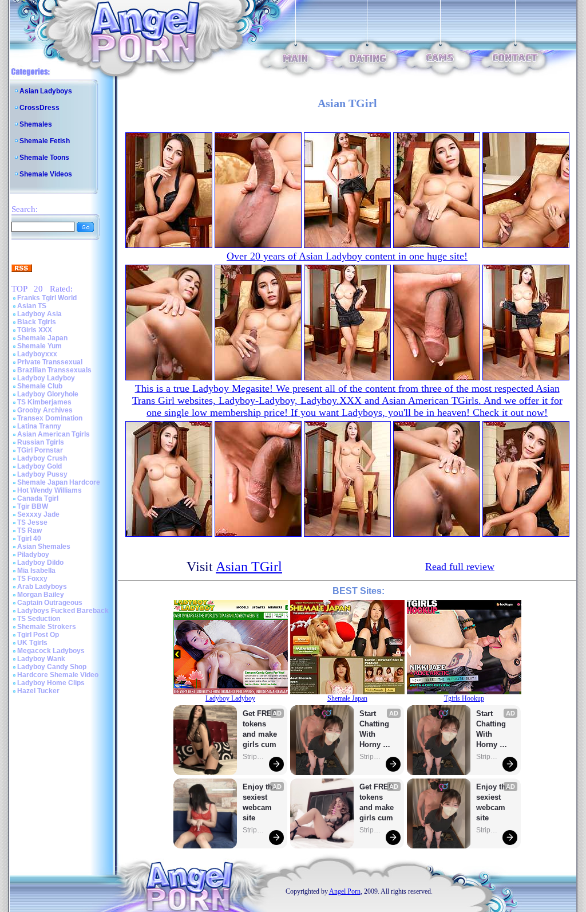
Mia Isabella (36, 571)
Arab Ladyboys (42, 587)
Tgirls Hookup (464, 698)
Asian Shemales (43, 547)
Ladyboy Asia (39, 314)
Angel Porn (345, 891)
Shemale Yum (39, 346)
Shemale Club (39, 386)
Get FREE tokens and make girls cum (260, 729)
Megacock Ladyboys (51, 651)
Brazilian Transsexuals (54, 370)
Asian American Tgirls (53, 434)
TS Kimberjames (44, 402)
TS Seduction (38, 619)
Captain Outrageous (49, 603)
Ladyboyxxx (37, 354)
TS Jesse (32, 522)
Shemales (35, 124)
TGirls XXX (34, 330)
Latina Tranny (39, 426)
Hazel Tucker (38, 691)
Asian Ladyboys (45, 91)
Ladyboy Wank (41, 659)
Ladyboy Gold (39, 466)
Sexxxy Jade (38, 514)
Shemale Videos (45, 174)
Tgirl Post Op (38, 635)
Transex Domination (49, 418)
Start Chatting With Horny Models (375, 729)
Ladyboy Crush (42, 458)
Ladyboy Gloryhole (47, 394)
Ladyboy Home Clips (51, 683)
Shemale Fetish (44, 141)
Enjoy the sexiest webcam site (260, 802)
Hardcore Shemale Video (57, 675)
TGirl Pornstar (40, 450)
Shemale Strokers (46, 627)
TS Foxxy (32, 579)
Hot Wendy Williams (49, 490)
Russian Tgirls (40, 442)
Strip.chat (254, 757)
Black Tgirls (36, 322)
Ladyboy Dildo (40, 563)
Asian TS (31, 306)
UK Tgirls (32, 643)
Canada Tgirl (37, 498)
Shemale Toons (44, 158)
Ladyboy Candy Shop (51, 667)
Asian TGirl (249, 566)
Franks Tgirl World (47, 298)
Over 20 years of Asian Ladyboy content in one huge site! (347, 256)
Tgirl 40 (29, 538)
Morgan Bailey (40, 595)
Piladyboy (33, 555)
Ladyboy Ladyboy (46, 378)
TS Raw (29, 530)
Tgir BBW (32, 506)
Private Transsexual (49, 362)
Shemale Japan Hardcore (58, 482)
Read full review (459, 566)
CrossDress (39, 108)
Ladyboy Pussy (42, 474)
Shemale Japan (42, 338)
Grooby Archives (45, 410)
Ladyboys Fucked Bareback (63, 611)
